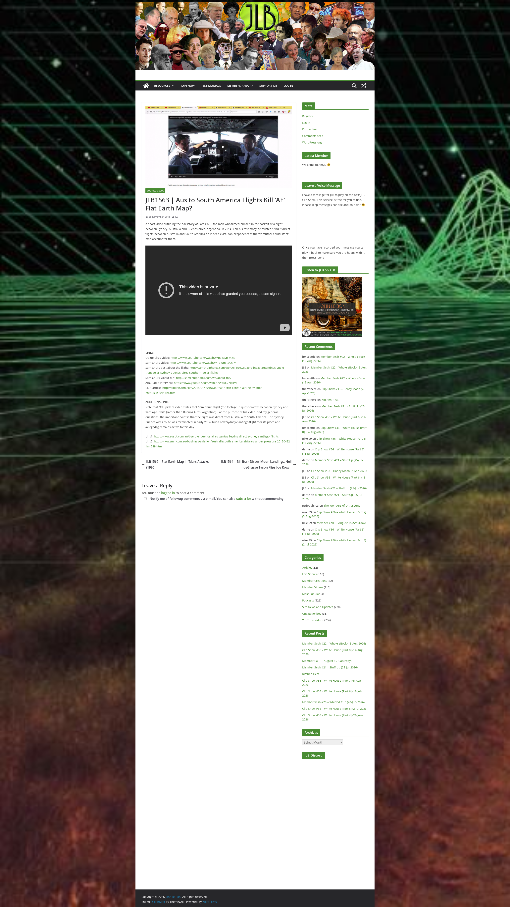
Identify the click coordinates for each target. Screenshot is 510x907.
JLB (176, 216)
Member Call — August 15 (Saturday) (341, 523)
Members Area (238, 85)
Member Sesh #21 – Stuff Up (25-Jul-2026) (339, 488)
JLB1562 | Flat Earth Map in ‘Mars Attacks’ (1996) (177, 464)
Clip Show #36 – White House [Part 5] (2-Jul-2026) (334, 708)
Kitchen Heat (330, 400)
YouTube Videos (155, 190)
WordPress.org (312, 142)
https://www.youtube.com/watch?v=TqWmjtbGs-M (203, 363)
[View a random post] (364, 85)
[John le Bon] (255, 5)
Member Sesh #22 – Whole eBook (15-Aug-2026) (334, 643)
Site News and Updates (317, 607)
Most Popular (311, 594)
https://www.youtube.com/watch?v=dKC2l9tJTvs (205, 383)
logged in (168, 493)
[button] (172, 85)
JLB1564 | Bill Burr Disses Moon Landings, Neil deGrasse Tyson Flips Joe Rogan (256, 464)
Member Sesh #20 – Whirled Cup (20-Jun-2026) (333, 702)
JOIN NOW (188, 85)
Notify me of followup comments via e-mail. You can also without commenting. (216, 498)
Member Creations (314, 581)
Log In (288, 85)
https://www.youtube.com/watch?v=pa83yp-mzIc (203, 358)
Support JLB (268, 85)
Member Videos (312, 587)
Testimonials (211, 85)
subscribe (243, 498)
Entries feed (310, 129)
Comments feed (312, 136)
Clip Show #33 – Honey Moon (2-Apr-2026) (339, 471)
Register (307, 116)
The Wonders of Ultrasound (342, 505)
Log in (306, 123)
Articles (307, 567)
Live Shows (309, 574)
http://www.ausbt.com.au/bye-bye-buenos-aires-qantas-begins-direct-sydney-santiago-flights (216, 436)
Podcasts (308, 600)
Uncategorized (312, 613)
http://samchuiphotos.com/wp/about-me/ (203, 378)
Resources (162, 85)
